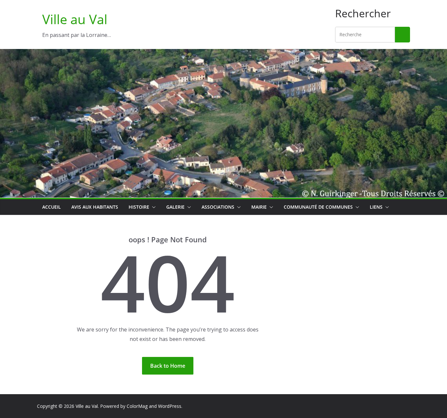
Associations (218, 207)
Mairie (259, 207)
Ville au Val (74, 19)
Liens (376, 207)
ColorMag (137, 406)
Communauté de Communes (318, 207)
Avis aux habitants (94, 207)
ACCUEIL (51, 207)
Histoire (139, 207)
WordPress (169, 406)
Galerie (175, 207)
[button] (152, 207)
